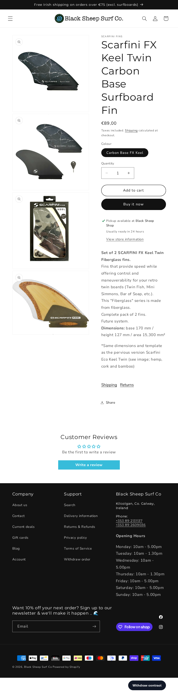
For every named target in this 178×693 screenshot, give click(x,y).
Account (19, 559)
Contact (18, 516)
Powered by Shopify (66, 667)
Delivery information (81, 516)
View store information (125, 239)
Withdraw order (77, 559)
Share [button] (110, 402)
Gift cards (20, 537)
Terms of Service (78, 548)
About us (19, 505)
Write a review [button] (89, 464)
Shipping (131, 130)
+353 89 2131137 (129, 521)
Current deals (23, 526)
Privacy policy (75, 537)
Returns (127, 384)
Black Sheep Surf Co (38, 667)
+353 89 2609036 (131, 525)
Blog (16, 548)
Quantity (107, 163)
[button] (10, 18)
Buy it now (133, 204)
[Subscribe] (94, 626)
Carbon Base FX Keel (124, 152)
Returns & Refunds (79, 526)
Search (69, 505)
